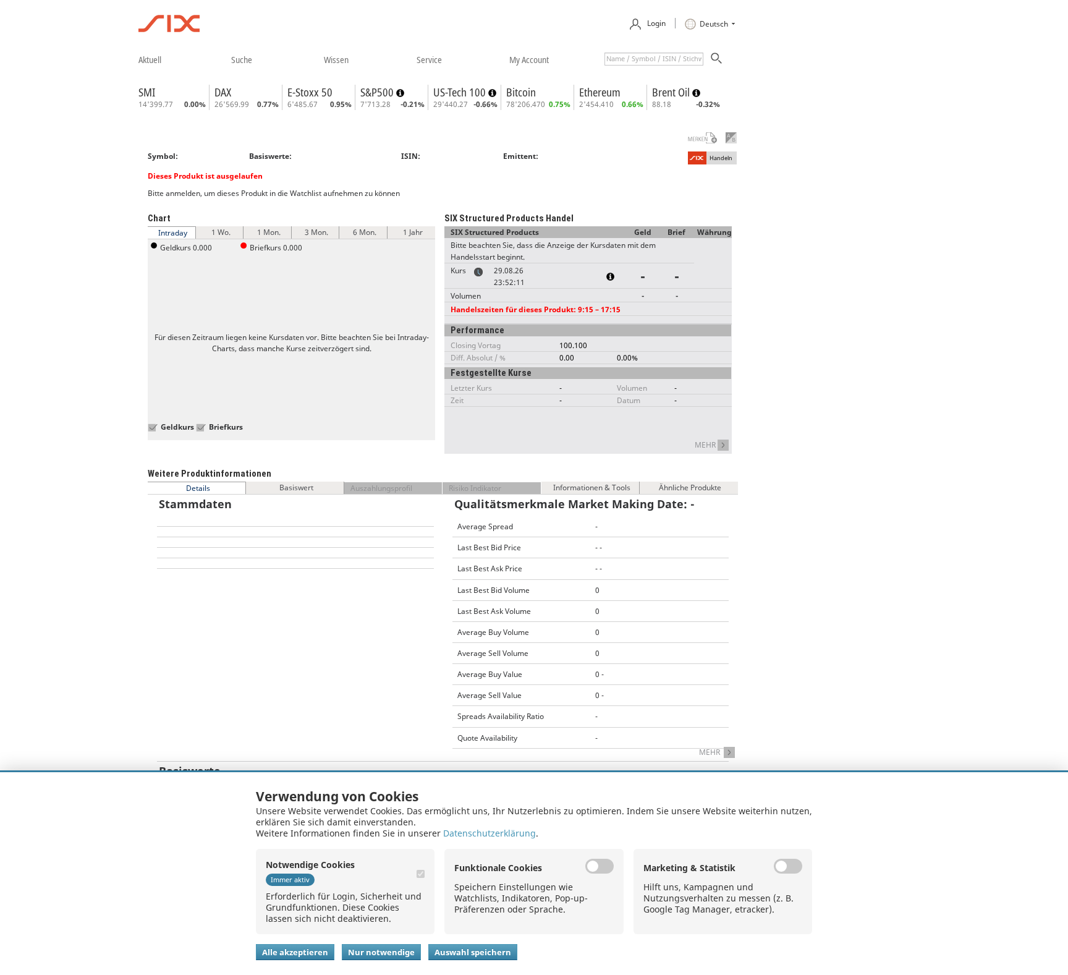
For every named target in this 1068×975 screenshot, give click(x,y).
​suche (241, 59)
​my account (529, 59)
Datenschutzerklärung (489, 833)
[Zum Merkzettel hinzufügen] (694, 137)
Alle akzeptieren (295, 952)
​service (429, 59)
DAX (222, 92)
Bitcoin (521, 92)
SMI (146, 92)
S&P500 (378, 92)
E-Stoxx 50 (310, 92)
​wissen (336, 59)
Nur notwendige (381, 952)
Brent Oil (672, 92)
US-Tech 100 (460, 92)
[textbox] (653, 59)
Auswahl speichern (472, 952)
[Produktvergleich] (731, 137)
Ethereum (600, 92)
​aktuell (149, 59)
